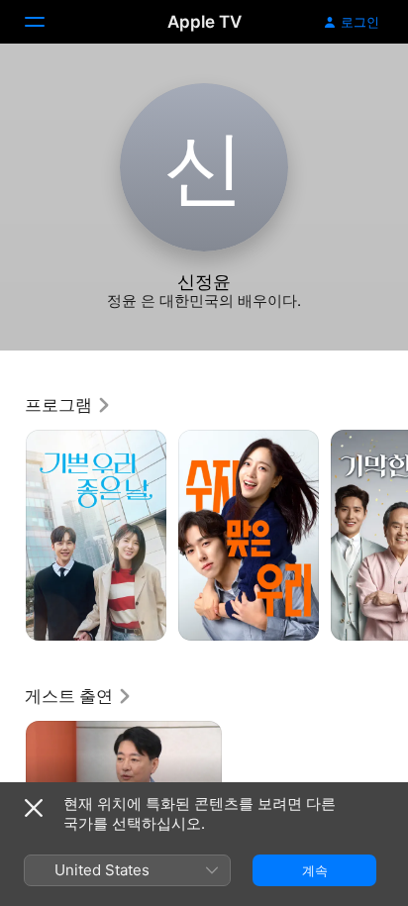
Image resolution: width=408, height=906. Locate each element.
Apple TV (204, 22)
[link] (68, 405)
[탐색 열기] (46, 22)
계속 (315, 870)
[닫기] (34, 808)
